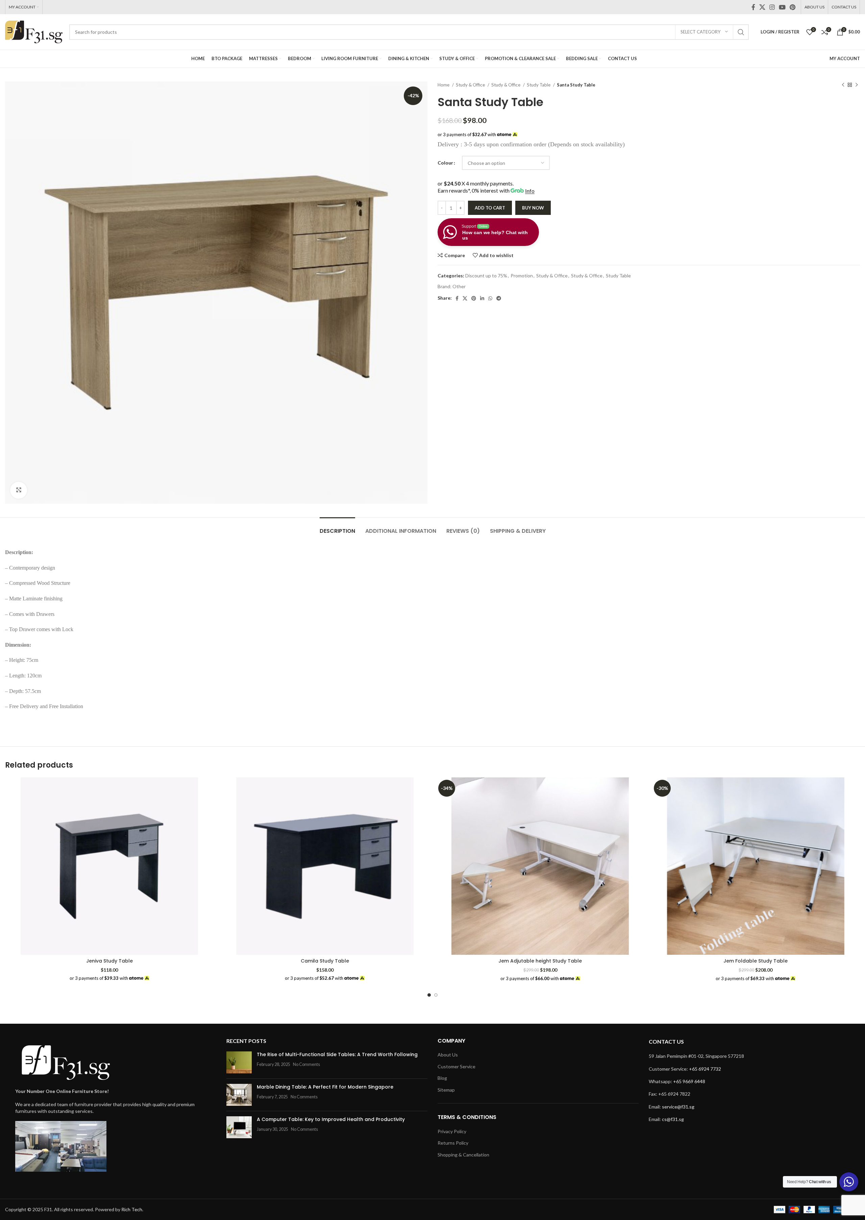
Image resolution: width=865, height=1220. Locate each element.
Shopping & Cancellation (463, 1154)
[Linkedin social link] (482, 298)
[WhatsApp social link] (490, 298)
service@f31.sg (678, 1107)
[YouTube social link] (782, 7)
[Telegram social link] (498, 298)
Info (530, 191)
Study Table (539, 85)
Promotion (522, 275)
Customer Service (456, 1066)
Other (459, 286)
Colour (445, 163)
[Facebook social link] (753, 7)
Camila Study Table (325, 960)
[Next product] (856, 85)
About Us (448, 1054)
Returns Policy (453, 1143)
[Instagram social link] (772, 7)
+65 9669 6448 (689, 1081)
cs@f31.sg (673, 1119)
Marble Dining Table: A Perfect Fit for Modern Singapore (325, 1087)
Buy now (533, 207)
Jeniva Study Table (109, 960)
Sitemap (446, 1090)
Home (444, 85)
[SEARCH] (741, 32)
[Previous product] (843, 85)
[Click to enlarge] (18, 490)
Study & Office (471, 85)
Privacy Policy (452, 1131)
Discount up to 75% (486, 275)
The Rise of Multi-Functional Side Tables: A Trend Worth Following (337, 1054)
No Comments (306, 1064)
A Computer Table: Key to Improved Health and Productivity (331, 1119)
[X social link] (762, 7)
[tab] (337, 527)
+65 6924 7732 (705, 1069)
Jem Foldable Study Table (755, 960)
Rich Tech (131, 1209)
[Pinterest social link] (792, 7)
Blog (442, 1078)
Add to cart (490, 207)
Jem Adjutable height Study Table (540, 960)
